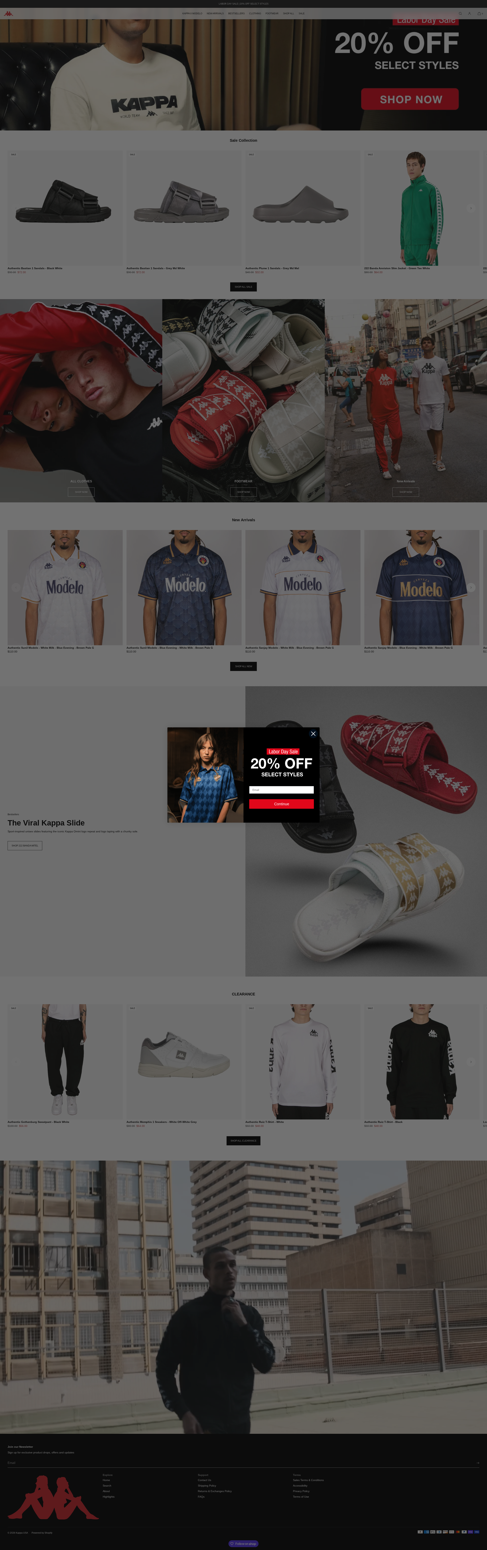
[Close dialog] (313, 733)
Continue (281, 804)
